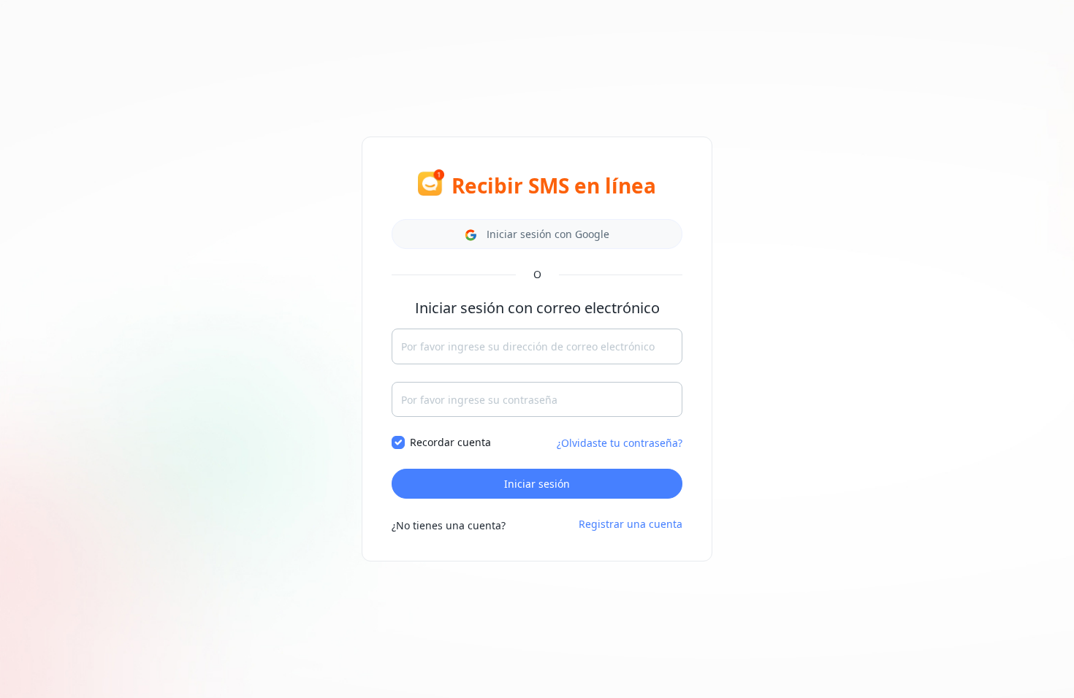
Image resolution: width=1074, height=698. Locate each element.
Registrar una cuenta (630, 524)
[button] (537, 234)
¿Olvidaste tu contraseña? (619, 443)
